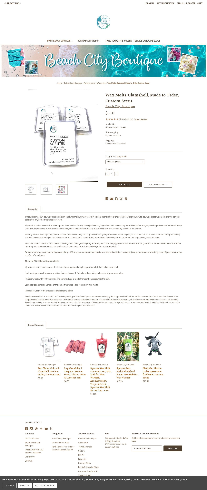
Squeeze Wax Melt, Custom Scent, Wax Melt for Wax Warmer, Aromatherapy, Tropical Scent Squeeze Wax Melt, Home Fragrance (100, 379)
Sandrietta (83, 443)
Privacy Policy (180, 479)
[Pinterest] (126, 199)
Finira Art (82, 459)
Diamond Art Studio (88, 41)
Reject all (24, 485)
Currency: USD (12, 3)
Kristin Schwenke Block (88, 467)
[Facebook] (106, 199)
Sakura (81, 451)
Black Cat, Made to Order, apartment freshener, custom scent (153, 373)
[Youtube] (46, 428)
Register (190, 3)
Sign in (180, 3)
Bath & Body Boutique (58, 41)
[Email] (111, 199)
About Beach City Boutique (32, 444)
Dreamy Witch (84, 463)
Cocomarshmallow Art (88, 471)
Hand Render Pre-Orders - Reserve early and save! (133, 41)
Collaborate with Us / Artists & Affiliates (34, 451)
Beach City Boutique (87, 438)
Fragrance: (115, 156)
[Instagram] (31, 428)
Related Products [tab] (36, 325)
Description (33, 209)
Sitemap (29, 461)
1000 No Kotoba (85, 447)
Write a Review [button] (140, 119)
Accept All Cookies (44, 485)
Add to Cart (128, 349)
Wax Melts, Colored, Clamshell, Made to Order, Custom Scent (49, 371)
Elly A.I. (81, 455)
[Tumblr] (41, 428)
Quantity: (109, 169)
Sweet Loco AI (84, 475)
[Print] (116, 199)
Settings (9, 485)
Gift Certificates (165, 3)
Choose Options (50, 349)
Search (150, 3)
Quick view (47, 344)
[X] (121, 199)
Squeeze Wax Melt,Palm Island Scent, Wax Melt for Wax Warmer (127, 373)
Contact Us (30, 457)
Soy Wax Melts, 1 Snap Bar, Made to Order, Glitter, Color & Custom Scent (75, 373)
